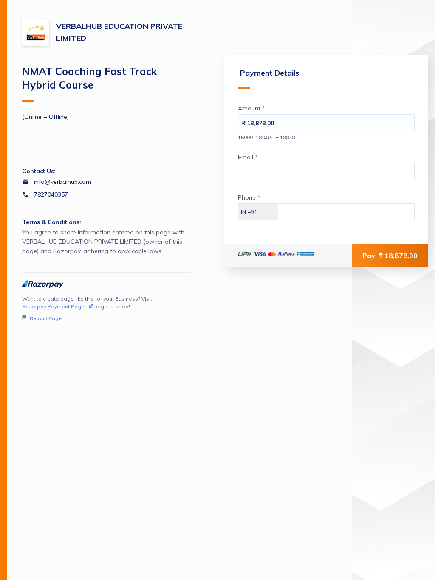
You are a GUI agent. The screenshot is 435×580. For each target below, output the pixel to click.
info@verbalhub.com (62, 182)
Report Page (45, 318)
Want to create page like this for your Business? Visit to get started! (87, 308)
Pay (390, 255)
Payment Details (269, 73)
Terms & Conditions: (51, 222)
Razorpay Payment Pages (55, 306)
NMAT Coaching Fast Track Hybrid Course (89, 78)
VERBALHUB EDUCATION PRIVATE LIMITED (119, 32)
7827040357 (51, 194)
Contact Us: (39, 171)
